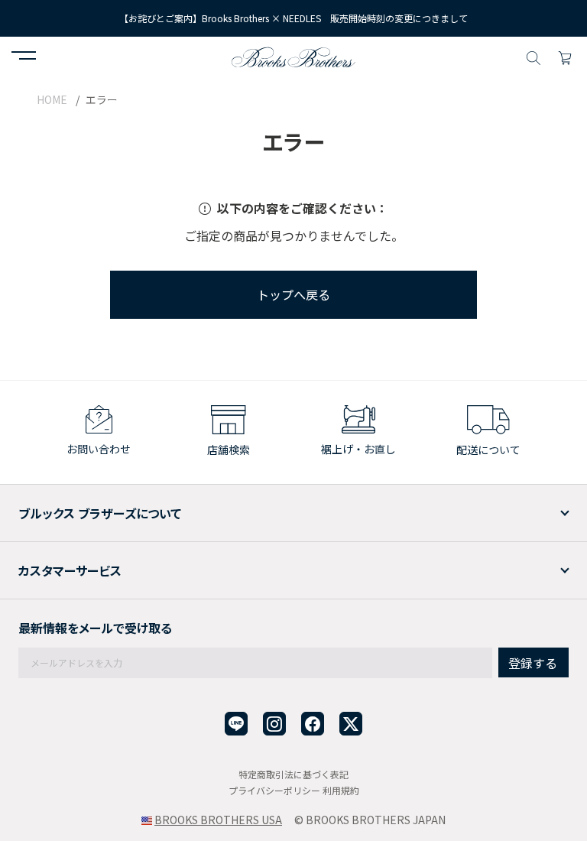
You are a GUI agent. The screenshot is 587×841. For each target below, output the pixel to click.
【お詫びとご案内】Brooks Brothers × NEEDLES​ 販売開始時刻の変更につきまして (293, 17)
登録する (532, 663)
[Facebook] (312, 723)
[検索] (533, 56)
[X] (350, 723)
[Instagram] (274, 723)
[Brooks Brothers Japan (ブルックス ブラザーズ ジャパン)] (293, 55)
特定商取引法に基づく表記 (293, 774)
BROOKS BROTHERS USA (218, 819)
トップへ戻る (293, 294)
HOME (52, 99)
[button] (23, 57)
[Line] (236, 723)
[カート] (565, 56)
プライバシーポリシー (274, 790)
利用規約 (341, 790)
